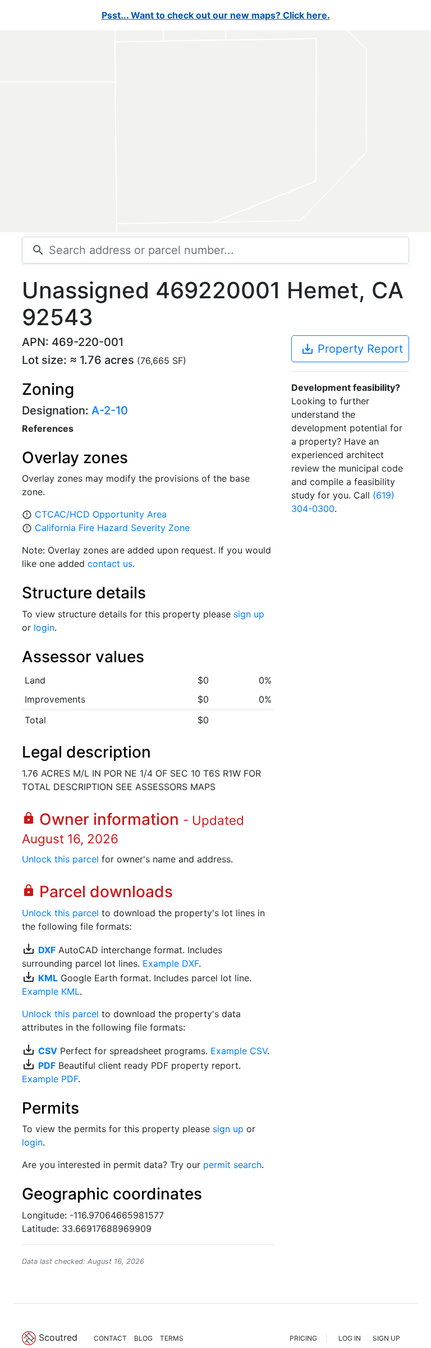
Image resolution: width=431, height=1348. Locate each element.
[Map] (215, 131)
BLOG (143, 1338)
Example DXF (171, 963)
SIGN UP (386, 1338)
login (44, 627)
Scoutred (58, 1337)
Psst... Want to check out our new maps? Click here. (216, 15)
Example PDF (50, 1078)
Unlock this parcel (60, 859)
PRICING (303, 1338)
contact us (110, 563)
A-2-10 (109, 410)
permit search (232, 1164)
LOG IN (349, 1338)
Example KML (51, 991)
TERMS (172, 1338)
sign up (248, 614)
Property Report (352, 349)
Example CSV (238, 1050)
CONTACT (110, 1338)
